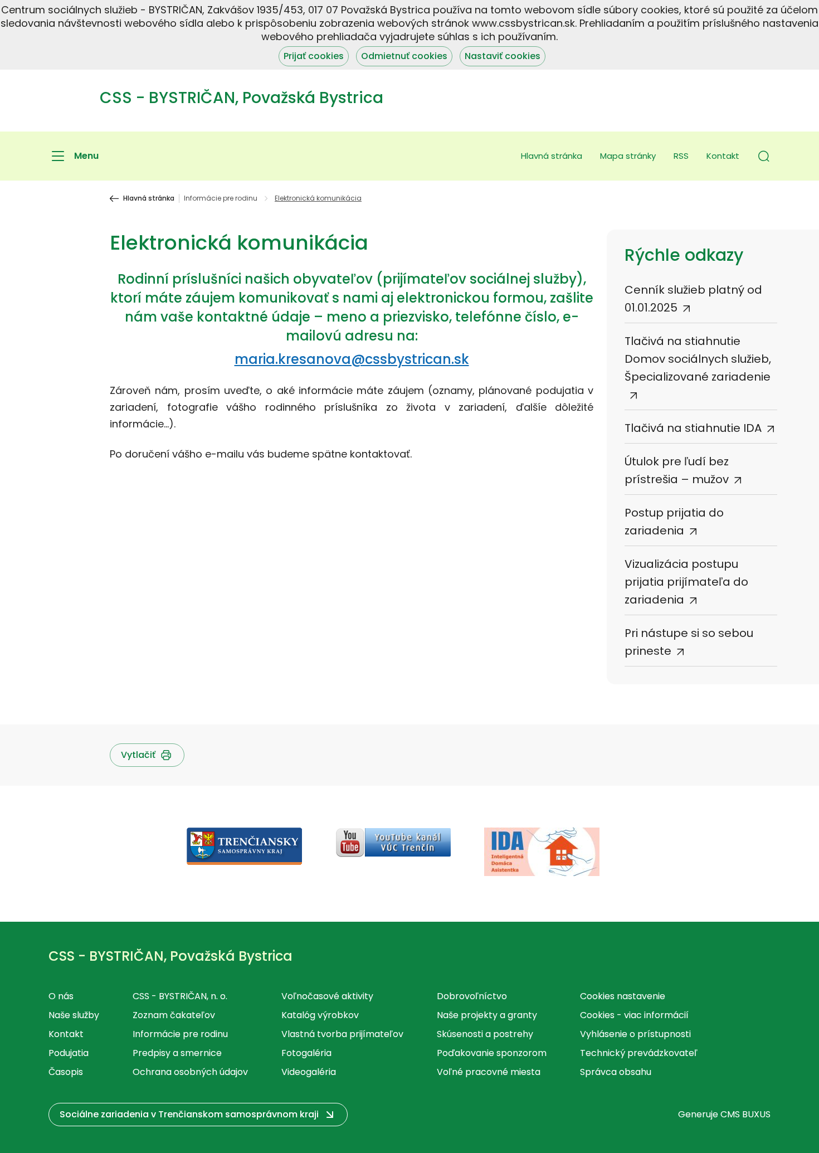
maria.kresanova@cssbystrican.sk (352, 359)
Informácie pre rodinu (220, 198)
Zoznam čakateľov (174, 1015)
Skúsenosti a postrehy (485, 1034)
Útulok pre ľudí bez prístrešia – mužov (677, 470)
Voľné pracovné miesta (488, 1072)
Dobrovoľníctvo (472, 996)
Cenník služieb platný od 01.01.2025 (693, 298)
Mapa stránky (628, 156)
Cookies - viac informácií (634, 1015)
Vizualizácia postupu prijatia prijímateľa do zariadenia (686, 581)
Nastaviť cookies (502, 56)
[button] (763, 156)
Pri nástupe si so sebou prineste (689, 642)
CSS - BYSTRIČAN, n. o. (180, 996)
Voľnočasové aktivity (327, 996)
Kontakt (722, 156)
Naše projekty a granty (487, 1015)
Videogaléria (308, 1072)
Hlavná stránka (551, 156)
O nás (61, 996)
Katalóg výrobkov (320, 1015)
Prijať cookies (314, 56)
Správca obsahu (615, 1072)
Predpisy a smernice (177, 1053)
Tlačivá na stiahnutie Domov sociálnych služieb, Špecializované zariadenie (698, 359)
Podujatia (68, 1053)
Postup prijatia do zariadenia (674, 521)
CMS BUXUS (745, 1114)
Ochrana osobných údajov (190, 1072)
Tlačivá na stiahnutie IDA (693, 428)
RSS (681, 156)
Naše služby (73, 1015)
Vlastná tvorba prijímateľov (342, 1034)
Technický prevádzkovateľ (639, 1053)
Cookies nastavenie (622, 996)
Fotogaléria (306, 1053)
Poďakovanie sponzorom (492, 1053)
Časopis (65, 1072)
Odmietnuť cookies (404, 56)
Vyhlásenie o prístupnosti (635, 1034)
